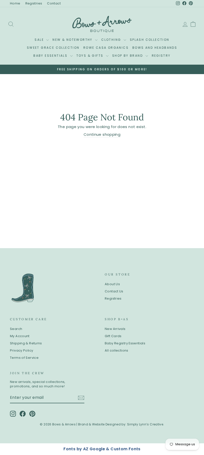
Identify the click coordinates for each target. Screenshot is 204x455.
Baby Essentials (51, 55)
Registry (161, 55)
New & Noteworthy (73, 40)
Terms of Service (24, 358)
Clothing (111, 40)
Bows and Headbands (154, 48)
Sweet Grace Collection (53, 48)
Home (15, 3)
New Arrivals (115, 329)
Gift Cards (113, 336)
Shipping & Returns (26, 343)
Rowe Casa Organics (106, 48)
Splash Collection (149, 40)
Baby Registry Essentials (125, 343)
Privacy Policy (21, 350)
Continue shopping (102, 134)
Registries (33, 3)
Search (16, 329)
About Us (112, 284)
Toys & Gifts (90, 55)
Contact (54, 3)
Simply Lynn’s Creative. (145, 424)
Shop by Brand (128, 55)
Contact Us (114, 291)
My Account (20, 336)
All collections (116, 350)
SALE (40, 40)
